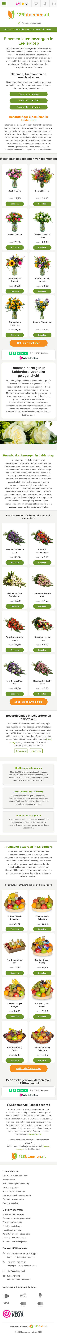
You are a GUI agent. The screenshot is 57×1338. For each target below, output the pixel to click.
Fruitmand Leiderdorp (28, 100)
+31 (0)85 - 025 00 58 (16, 1262)
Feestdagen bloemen (12, 1230)
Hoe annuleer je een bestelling (16, 1183)
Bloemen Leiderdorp (29, 94)
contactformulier (35, 1134)
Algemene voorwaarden (13, 1199)
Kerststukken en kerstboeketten (16, 1234)
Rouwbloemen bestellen (13, 1214)
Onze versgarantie (11, 1187)
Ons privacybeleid (10, 1203)
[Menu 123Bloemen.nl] (4, 3)
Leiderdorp (21, 751)
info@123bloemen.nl (16, 1271)
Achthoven (36, 751)
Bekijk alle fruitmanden (28, 1068)
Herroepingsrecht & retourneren (17, 1195)
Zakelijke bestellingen (12, 1226)
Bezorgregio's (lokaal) (12, 1222)
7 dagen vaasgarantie (31, 23)
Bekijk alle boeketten (28, 343)
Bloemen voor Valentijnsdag (15, 1241)
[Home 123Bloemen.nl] (28, 18)
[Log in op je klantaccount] (44, 3)
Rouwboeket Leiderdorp (28, 107)
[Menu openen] (4, 3)
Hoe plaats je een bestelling (15, 1176)
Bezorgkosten (9, 1180)
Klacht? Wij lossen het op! (14, 1191)
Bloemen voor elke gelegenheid (16, 1218)
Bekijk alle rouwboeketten (28, 701)
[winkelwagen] (35, 3)
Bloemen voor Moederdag (14, 1238)
